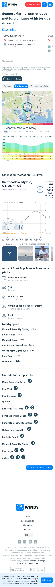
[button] (45, 189)
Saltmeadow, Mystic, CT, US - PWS (17, 183)
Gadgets (27, 525)
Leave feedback (14, 79)
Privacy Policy (22, 563)
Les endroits (27, 521)
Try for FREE (34, 4)
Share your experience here (39, 467)
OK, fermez (46, 580)
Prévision (7, 86)
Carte (27, 517)
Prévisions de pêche (39, 86)
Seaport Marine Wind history (20, 128)
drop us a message (37, 561)
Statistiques (21, 86)
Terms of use (33, 563)
